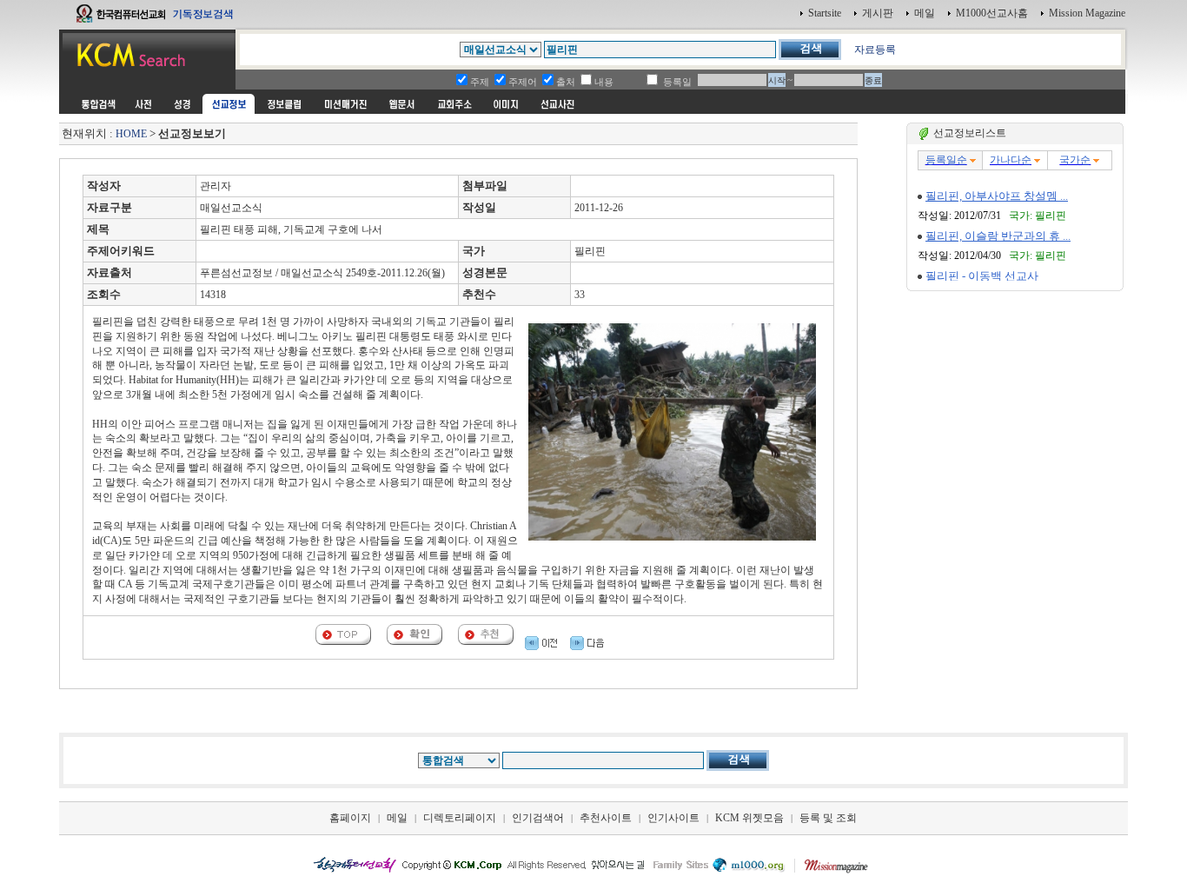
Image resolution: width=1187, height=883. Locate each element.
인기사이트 (673, 818)
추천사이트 (606, 818)
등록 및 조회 (828, 818)
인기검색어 (538, 818)
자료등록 (875, 49)
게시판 (877, 13)
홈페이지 (350, 818)
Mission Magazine (1087, 13)
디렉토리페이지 (459, 818)
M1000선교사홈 (992, 13)
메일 (924, 13)
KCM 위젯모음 (749, 818)
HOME (131, 134)
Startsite (824, 13)
